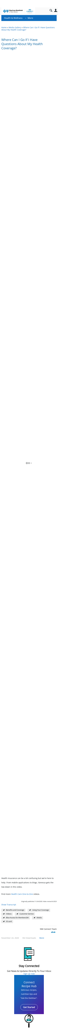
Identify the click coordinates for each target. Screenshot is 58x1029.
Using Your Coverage (40, 910)
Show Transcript (8, 904)
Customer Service (27, 914)
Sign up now (29, 973)
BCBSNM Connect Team (46, 929)
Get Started (29, 1007)
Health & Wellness (13, 18)
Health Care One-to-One (22, 894)
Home (4, 27)
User (55, 10)
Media (39, 917)
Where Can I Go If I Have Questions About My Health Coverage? (28, 28)
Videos (8, 914)
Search (51, 10)
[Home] (18, 11)
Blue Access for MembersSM (17, 917)
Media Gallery (15, 27)
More (30, 18)
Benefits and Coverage (15, 910)
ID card (9, 921)
